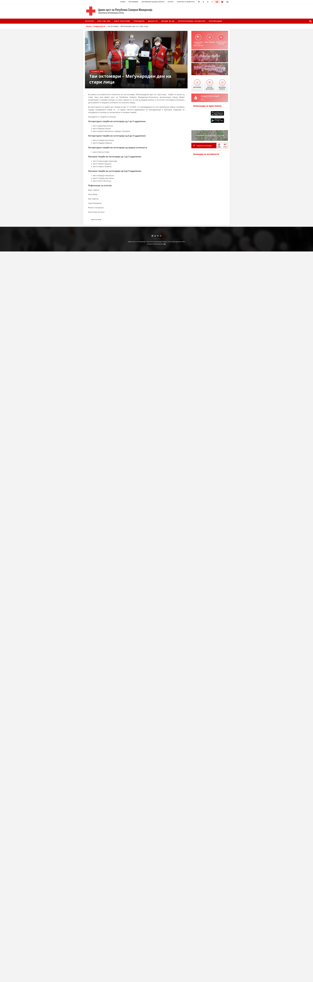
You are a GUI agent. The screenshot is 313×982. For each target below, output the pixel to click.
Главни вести (99, 26)
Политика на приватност (186, 2)
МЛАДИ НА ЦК (168, 21)
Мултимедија (133, 2)
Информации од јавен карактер (152, 2)
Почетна (89, 21)
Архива (122, 2)
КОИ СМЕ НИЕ (104, 21)
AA (165, 244)
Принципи (139, 21)
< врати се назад (95, 219)
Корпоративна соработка (191, 21)
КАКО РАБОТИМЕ (122, 21)
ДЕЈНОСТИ (153, 21)
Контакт (171, 2)
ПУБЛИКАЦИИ (215, 21)
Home (88, 26)
